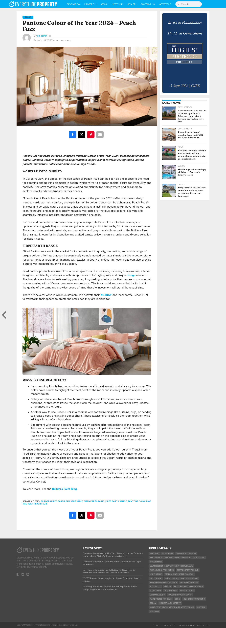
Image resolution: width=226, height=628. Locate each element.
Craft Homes (170, 591)
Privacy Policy (186, 625)
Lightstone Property (170, 603)
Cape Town (155, 591)
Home (155, 625)
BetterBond (156, 578)
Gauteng (154, 611)
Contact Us (147, 4)
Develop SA (73, 4)
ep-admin (42, 35)
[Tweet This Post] (82, 132)
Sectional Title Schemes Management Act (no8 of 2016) (177, 558)
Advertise (165, 4)
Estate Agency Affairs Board (188, 587)
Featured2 (167, 554)
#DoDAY (106, 295)
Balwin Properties (189, 582)
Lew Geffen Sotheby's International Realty (171, 566)
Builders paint (74, 501)
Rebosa (167, 587)
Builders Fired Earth (53, 501)
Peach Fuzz (40, 503)
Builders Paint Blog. (65, 489)
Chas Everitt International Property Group (172, 607)
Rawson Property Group (180, 595)
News (104, 4)
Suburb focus (187, 591)
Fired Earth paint (94, 501)
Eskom (153, 603)
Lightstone (156, 574)
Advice (131, 4)
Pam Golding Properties (162, 570)
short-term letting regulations (181, 578)
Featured (154, 554)
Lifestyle (117, 4)
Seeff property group (187, 570)
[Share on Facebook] (73, 132)
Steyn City (155, 587)
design (131, 275)
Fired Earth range (116, 501)
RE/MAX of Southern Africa (163, 582)
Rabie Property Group (161, 599)
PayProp (201, 607)
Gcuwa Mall (156, 562)
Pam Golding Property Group (179, 574)
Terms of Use (169, 625)
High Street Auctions (194, 599)
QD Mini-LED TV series (186, 554)
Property (89, 4)
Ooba (177, 599)
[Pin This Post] (91, 132)
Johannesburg (157, 595)
